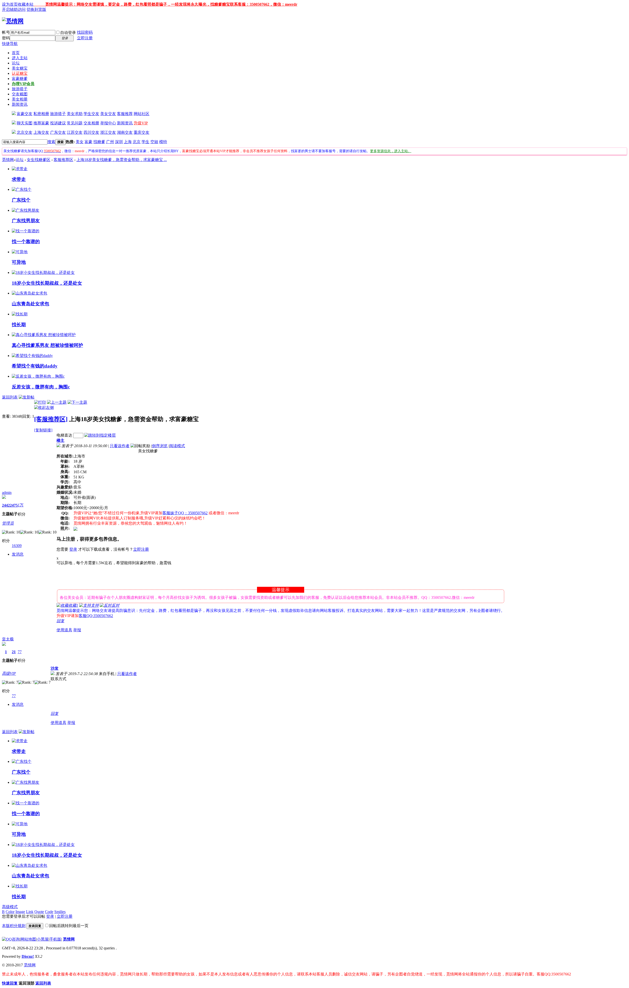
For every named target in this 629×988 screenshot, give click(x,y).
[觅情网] (13, 21)
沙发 (54, 668)
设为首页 (10, 4)
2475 (14, 505)
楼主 (60, 440)
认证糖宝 (20, 73)
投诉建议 (58, 123)
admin (7, 492)
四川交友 (91, 132)
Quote (39, 912)
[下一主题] (77, 402)
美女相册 (20, 99)
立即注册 (85, 38)
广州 (110, 142)
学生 (145, 142)
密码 (6, 38)
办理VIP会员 (23, 84)
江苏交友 (75, 132)
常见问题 (75, 123)
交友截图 (20, 94)
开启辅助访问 (14, 9)
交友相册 (91, 123)
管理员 (8, 523)
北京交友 (24, 132)
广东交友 (58, 132)
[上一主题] (57, 402)
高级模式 (10, 907)
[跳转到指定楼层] (100, 435)
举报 (77, 630)
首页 (16, 53)
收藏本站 (25, 4)
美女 (80, 142)
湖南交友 (125, 132)
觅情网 (8, 160)
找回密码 (85, 32)
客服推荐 (125, 114)
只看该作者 (119, 446)
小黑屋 (43, 939)
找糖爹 (99, 142)
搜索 (51, 142)
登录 (73, 549)
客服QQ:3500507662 (96, 616)
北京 (137, 142)
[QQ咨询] (11, 939)
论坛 (16, 63)
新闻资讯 (20, 104)
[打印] (40, 402)
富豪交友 (24, 114)
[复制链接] (43, 430)
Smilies (60, 912)
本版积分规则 (14, 926)
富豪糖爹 (20, 78)
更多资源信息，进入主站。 (390, 151)
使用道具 (64, 630)
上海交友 (41, 132)
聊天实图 (24, 123)
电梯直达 (64, 435)
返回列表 (10, 397)
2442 (6, 505)
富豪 (88, 142)
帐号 (6, 32)
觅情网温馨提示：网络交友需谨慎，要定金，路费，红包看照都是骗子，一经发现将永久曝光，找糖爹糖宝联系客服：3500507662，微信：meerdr (165, 4)
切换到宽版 (36, 9)
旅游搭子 (20, 89)
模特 (163, 142)
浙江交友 (108, 132)
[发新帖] (26, 397)
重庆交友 (141, 132)
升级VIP (141, 123)
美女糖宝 (20, 68)
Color (10, 912)
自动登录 (68, 32)
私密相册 (41, 114)
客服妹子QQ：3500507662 (185, 513)
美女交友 (108, 114)
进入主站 (20, 58)
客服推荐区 (63, 160)
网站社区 (141, 114)
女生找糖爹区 (38, 160)
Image (20, 912)
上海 (128, 142)
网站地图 (28, 939)
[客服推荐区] (51, 419)
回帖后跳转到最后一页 (68, 926)
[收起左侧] (44, 407)
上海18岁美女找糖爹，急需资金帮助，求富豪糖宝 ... (121, 160)
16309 (17, 546)
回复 (60, 621)
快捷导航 (10, 44)
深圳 (119, 142)
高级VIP (9, 673)
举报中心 (108, 123)
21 (14, 652)
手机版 (55, 939)
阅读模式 (177, 446)
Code (49, 912)
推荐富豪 (41, 123)
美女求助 (75, 114)
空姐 (154, 142)
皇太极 (8, 639)
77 (20, 652)
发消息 (18, 554)
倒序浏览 (160, 446)
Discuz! (28, 956)
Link (29, 912)
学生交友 (91, 114)
